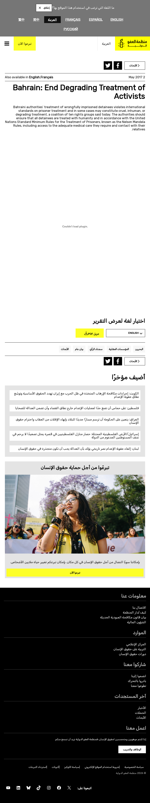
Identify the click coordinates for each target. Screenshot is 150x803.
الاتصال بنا (139, 607)
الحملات (140, 713)
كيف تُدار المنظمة (134, 612)
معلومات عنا (133, 596)
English (117, 19)
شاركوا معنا (135, 664)
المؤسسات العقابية (119, 349)
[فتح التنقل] (7, 43)
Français (72, 19)
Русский (71, 29)
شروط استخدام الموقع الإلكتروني (102, 767)
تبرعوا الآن (75, 572)
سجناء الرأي (96, 349)
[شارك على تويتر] (108, 65)
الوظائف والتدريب (132, 749)
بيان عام (79, 349)
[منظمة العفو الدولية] (132, 43)
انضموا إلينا (138, 676)
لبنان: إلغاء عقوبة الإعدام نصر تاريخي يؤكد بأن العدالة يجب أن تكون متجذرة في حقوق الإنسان (78, 448)
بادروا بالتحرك (137, 681)
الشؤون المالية (136, 622)
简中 (36, 19)
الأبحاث (65, 349)
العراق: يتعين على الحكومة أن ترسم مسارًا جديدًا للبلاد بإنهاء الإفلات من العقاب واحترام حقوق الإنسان (77, 421)
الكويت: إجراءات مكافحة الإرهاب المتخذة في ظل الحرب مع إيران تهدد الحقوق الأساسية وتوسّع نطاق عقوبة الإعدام (76, 395)
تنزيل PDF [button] (93, 333)
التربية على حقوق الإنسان (129, 649)
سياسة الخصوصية (134, 767)
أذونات (55, 767)
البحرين (139, 349)
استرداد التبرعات (37, 767)
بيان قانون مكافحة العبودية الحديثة (123, 617)
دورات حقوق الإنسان (132, 654)
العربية (52, 19)
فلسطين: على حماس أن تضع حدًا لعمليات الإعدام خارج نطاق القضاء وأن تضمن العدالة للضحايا (77, 408)
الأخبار (142, 708)
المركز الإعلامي (136, 644)
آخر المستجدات (130, 696)
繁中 (21, 19)
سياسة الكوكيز (71, 767)
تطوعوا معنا (138, 686)
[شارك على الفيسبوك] (118, 65)
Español (96, 19)
